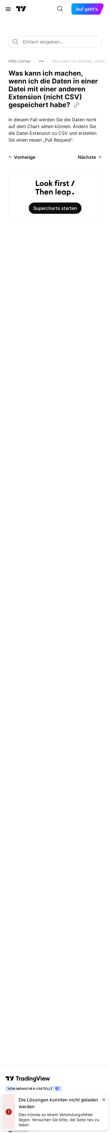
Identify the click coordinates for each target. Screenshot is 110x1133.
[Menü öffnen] (8, 9)
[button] (19, 61)
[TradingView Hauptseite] (21, 9)
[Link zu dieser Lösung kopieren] (76, 105)
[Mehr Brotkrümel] (41, 61)
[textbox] (57, 42)
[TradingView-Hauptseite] (28, 1079)
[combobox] (55, 41)
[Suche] (60, 9)
